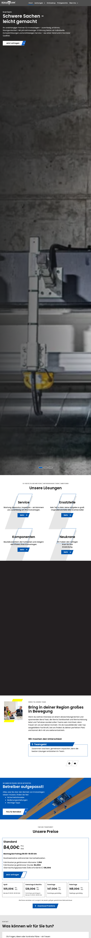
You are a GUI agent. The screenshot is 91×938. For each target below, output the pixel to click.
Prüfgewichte (62, 3)
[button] (6, 711)
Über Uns (72, 3)
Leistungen (39, 3)
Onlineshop (51, 3)
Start (31, 3)
